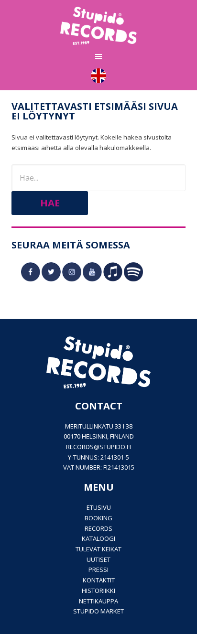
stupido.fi (115, 446)
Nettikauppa (98, 601)
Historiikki (98, 590)
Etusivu (99, 507)
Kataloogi (98, 538)
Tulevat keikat (98, 549)
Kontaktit (99, 580)
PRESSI (98, 569)
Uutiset (98, 559)
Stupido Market (98, 611)
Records (98, 528)
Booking (98, 518)
